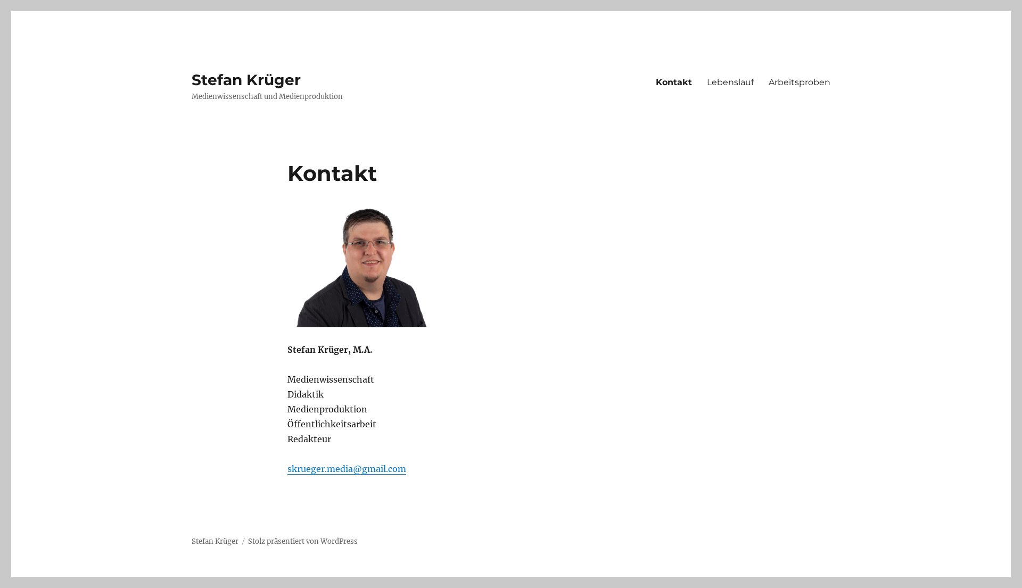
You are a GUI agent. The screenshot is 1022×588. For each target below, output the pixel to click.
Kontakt (674, 82)
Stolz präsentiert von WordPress (303, 541)
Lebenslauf (730, 82)
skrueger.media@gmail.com (346, 468)
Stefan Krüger (246, 80)
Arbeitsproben (799, 82)
